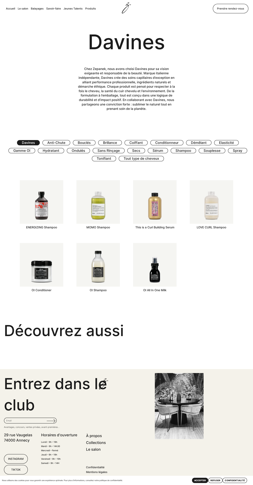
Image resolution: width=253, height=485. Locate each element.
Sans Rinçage (109, 151)
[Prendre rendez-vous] (230, 8)
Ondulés (78, 151)
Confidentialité (95, 467)
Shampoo (183, 151)
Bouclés (84, 143)
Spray (237, 151)
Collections (96, 442)
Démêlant (199, 143)
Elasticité (226, 143)
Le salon (23, 8)
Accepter (200, 480)
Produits (90, 8)
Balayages (37, 8)
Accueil (10, 8)
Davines (28, 143)
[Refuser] (249, 480)
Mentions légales (96, 472)
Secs (136, 151)
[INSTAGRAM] (16, 459)
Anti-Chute (56, 143)
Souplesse (212, 151)
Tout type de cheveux (141, 158)
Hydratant (51, 151)
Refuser (215, 480)
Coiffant (136, 143)
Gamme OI (21, 151)
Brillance (110, 143)
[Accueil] (126, 8)
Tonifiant (104, 158)
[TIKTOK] (16, 469)
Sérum (158, 151)
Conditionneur (167, 143)
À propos (94, 436)
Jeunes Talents (73, 8)
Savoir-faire (53, 8)
